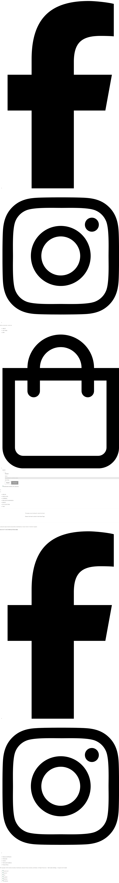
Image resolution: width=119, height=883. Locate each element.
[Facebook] (60, 188)
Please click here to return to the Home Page (35, 516)
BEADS (4, 502)
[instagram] (60, 322)
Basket (8, 482)
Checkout (15, 482)
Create (65, 867)
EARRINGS (4, 498)
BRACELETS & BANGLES (8, 500)
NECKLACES (5, 496)
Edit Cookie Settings (52, 867)
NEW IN (4, 494)
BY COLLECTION (6, 504)
